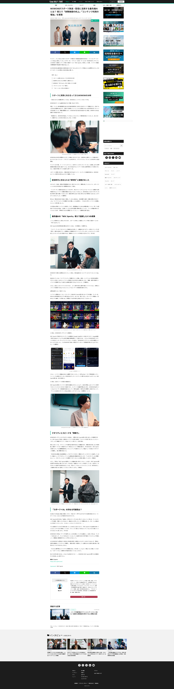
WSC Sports (76, 18)
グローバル (107, 170)
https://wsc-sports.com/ (56, 561)
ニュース (73, 676)
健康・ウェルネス (108, 177)
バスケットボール (117, 184)
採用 (94, 5)
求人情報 (74, 1)
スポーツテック (82, 18)
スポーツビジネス (69, 5)
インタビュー (59, 18)
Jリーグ (118, 170)
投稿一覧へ (83, 596)
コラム (73, 674)
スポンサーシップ (117, 177)
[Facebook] (55, 52)
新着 (56, 5)
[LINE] (84, 52)
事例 (111, 148)
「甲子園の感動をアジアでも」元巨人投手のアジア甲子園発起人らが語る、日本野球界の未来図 (117, 654)
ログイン (113, 1)
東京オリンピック (112, 187)
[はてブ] (75, 52)
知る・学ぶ (116, 167)
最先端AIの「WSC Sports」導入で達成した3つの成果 (64, 83)
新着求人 (82, 672)
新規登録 (121, 1)
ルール (106, 187)
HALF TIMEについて (89, 1)
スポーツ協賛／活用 (107, 5)
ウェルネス (107, 181)
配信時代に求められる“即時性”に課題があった (62, 80)
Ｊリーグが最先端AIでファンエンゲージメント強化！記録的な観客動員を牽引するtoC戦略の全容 (83, 613)
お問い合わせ (99, 1)
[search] (121, 145)
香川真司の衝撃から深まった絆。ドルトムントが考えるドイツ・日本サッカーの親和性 (97, 654)
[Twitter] (65, 52)
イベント (80, 1)
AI (63, 18)
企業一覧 (82, 674)
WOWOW (71, 18)
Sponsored (67, 18)
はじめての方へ (84, 678)
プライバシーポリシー (83, 683)
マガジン (67, 1)
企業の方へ (119, 5)
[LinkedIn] (94, 52)
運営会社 (96, 683)
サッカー (112, 170)
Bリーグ (112, 181)
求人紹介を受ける (84, 676)
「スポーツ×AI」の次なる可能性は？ (61, 88)
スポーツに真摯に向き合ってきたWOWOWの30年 (63, 78)
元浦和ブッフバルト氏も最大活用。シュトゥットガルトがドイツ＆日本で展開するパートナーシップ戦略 (56, 654)
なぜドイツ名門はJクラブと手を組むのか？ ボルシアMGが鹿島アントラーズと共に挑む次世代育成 (76, 654)
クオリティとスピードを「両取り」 (60, 85)
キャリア (81, 5)
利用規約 (76, 683)
